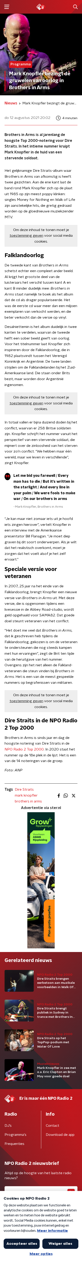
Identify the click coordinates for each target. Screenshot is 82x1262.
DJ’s (8, 1125)
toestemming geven (26, 235)
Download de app (60, 1135)
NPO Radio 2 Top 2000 (24, 749)
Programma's (15, 1135)
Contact (52, 1125)
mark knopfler (26, 795)
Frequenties (14, 1144)
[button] (6, 7)
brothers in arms (28, 801)
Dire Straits (24, 789)
